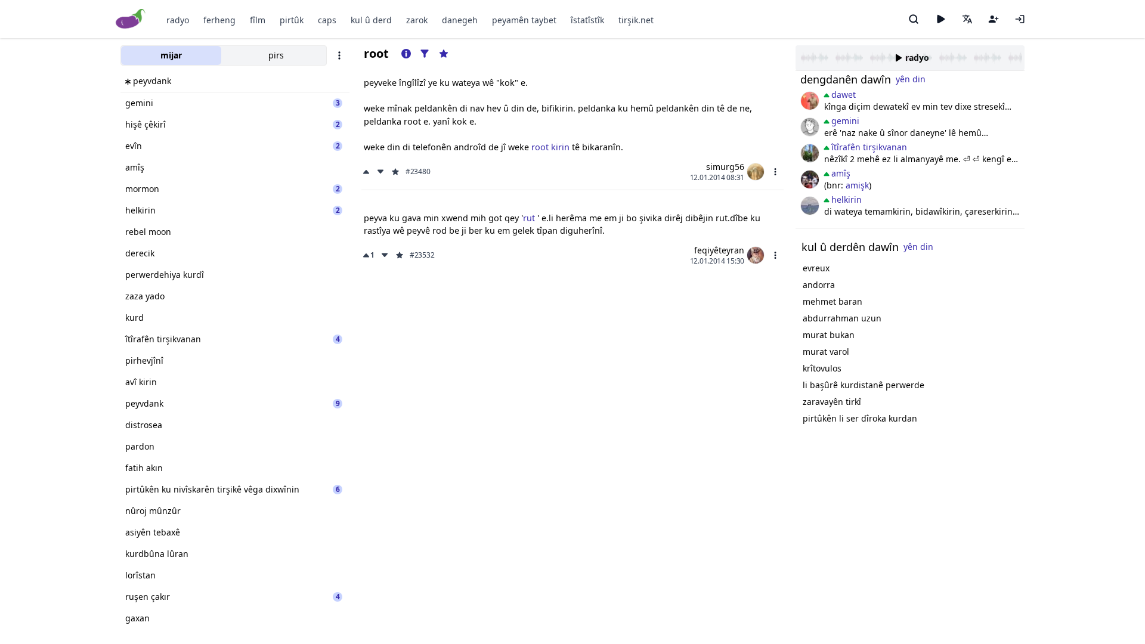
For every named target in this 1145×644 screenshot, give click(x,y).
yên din (911, 79)
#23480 (418, 172)
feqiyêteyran (719, 250)
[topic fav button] (444, 54)
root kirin (550, 147)
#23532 (422, 255)
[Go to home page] (130, 19)
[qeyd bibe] (993, 19)
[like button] (367, 172)
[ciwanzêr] (809, 100)
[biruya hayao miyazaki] (809, 127)
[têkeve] (1019, 19)
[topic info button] (406, 53)
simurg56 (725, 166)
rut (530, 218)
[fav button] (395, 171)
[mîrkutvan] (809, 205)
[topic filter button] (425, 54)
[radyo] (940, 19)
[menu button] (775, 171)
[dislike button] (380, 172)
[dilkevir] (809, 153)
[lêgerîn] (913, 19)
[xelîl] (809, 179)
